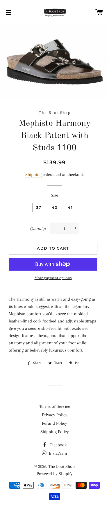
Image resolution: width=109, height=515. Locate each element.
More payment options (53, 278)
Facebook (57, 444)
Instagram (57, 453)
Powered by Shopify (55, 473)
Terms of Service (54, 406)
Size (54, 195)
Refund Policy (54, 423)
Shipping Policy (54, 431)
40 (55, 207)
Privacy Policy (54, 414)
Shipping (33, 174)
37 (39, 207)
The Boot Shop (61, 466)
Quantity (38, 228)
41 (70, 207)
